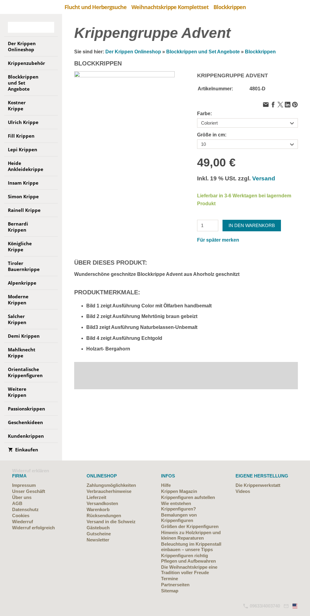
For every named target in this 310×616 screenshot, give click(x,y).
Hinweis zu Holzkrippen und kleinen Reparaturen (191, 535)
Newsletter (98, 539)
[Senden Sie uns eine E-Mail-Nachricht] (286, 605)
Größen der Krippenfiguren (190, 526)
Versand (263, 178)
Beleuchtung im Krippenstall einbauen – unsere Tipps (191, 546)
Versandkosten (102, 503)
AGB (17, 503)
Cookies (20, 515)
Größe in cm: (211, 134)
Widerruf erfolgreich (33, 527)
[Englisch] (295, 605)
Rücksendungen (104, 515)
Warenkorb (98, 509)
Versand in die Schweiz (111, 521)
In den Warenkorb (252, 225)
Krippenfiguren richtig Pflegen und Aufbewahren (188, 558)
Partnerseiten (175, 584)
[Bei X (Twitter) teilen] (280, 105)
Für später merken (218, 240)
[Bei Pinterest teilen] (295, 105)
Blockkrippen (260, 51)
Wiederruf (22, 521)
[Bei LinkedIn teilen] (288, 105)
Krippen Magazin (179, 491)
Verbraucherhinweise (109, 491)
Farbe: (204, 113)
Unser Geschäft (28, 491)
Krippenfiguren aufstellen (188, 497)
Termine (169, 578)
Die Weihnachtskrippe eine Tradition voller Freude (189, 569)
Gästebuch (98, 527)
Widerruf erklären (30, 470)
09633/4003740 (264, 605)
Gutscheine (99, 533)
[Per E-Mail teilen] (266, 105)
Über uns (21, 497)
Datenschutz (25, 509)
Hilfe (166, 485)
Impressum (24, 485)
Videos (243, 491)
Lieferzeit (96, 497)
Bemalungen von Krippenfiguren (179, 517)
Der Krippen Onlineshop (133, 51)
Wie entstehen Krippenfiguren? (178, 506)
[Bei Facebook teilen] (273, 105)
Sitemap (169, 590)
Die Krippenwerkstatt (258, 485)
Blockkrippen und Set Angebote (203, 51)
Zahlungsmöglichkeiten (111, 485)
